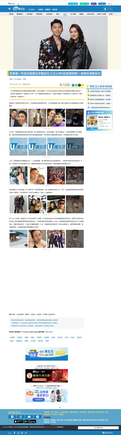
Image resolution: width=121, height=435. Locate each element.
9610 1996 (48, 332)
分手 (67, 337)
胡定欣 (80, 337)
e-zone (50, 4)
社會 (106, 412)
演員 (47, 341)
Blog (44, 4)
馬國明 (47, 337)
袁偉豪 (13, 337)
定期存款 (54, 9)
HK (18, 4)
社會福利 (61, 414)
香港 (12, 341)
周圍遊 (81, 14)
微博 (26, 337)
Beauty (37, 4)
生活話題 (18, 79)
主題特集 (112, 14)
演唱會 (11, 14)
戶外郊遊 (54, 414)
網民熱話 (46, 420)
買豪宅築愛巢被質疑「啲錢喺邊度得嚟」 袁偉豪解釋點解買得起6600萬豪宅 (34, 320)
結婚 (26, 341)
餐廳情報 (47, 414)
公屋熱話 (40, 9)
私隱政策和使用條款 (50, 427)
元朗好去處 (83, 412)
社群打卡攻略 (85, 3)
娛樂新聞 (47, 9)
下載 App (103, 3)
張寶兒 (20, 337)
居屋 (32, 337)
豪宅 (73, 337)
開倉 (56, 412)
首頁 (10, 79)
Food (30, 4)
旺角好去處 (100, 412)
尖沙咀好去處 (63, 412)
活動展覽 (47, 412)
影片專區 (73, 14)
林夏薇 (39, 337)
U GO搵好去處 (73, 3)
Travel (24, 4)
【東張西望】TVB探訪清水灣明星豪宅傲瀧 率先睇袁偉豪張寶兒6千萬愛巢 (34, 323)
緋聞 (53, 337)
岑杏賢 (33, 341)
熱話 (24, 79)
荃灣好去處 (91, 412)
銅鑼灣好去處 (73, 412)
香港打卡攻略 (101, 14)
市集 (52, 412)
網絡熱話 (19, 341)
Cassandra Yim (17, 84)
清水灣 (60, 337)
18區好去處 (90, 14)
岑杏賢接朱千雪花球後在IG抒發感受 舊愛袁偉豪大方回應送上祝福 (32, 326)
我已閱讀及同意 (98, 428)
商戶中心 (94, 3)
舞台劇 (41, 341)
